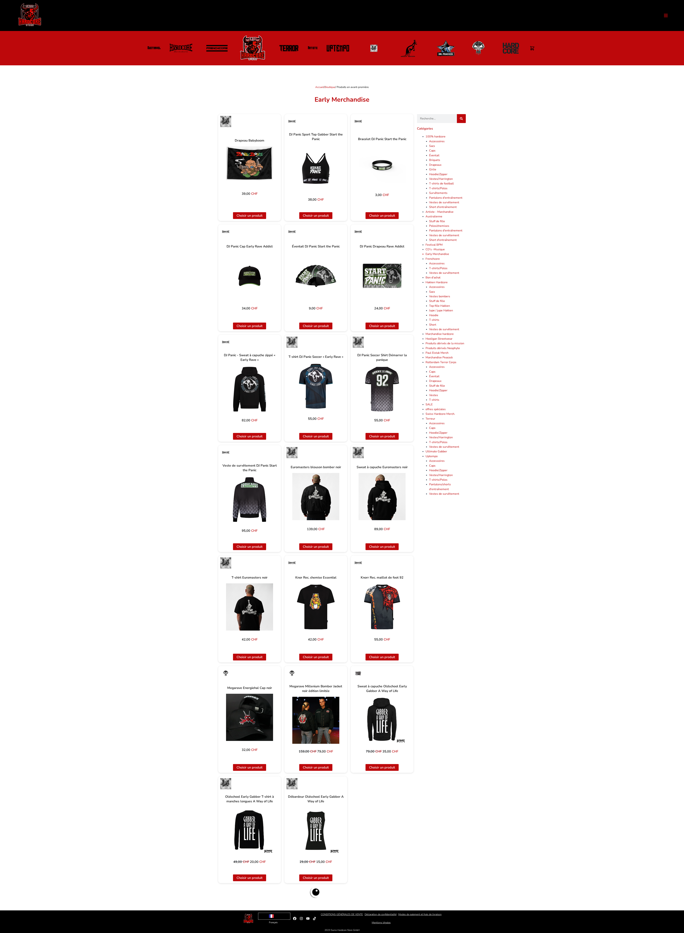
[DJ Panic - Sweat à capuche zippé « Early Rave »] (249, 389)
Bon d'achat (433, 277)
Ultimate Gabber (436, 451)
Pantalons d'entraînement (445, 198)
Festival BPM (434, 245)
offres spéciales (436, 409)
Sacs (432, 146)
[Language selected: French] (274, 916)
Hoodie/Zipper (438, 174)
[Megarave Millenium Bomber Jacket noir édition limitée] (316, 720)
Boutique (330, 87)
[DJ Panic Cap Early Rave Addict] (249, 275)
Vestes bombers (439, 296)
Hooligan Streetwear (439, 339)
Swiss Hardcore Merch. (440, 414)
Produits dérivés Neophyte (443, 348)
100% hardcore (435, 136)
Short (432, 325)
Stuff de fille (437, 221)
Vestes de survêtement (444, 202)
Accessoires (437, 141)
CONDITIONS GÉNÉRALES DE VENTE (342, 914)
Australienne (434, 216)
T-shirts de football (441, 183)
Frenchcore (433, 259)
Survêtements (438, 193)
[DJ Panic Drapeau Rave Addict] (382, 275)
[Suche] (461, 118)
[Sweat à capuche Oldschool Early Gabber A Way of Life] (382, 720)
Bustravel (153, 48)
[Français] (274, 916)
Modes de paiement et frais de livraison (420, 914)
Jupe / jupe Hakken (441, 310)
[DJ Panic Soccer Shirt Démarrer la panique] (382, 389)
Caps (432, 151)
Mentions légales (381, 922)
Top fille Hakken (439, 306)
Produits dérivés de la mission (445, 343)
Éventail (434, 155)
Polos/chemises (439, 226)
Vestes (433, 395)
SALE (429, 404)
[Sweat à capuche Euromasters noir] (382, 496)
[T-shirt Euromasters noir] (249, 607)
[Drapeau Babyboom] (249, 163)
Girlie (432, 169)
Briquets (434, 160)
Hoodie (433, 315)
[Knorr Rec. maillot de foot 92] (382, 607)
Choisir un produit (250, 215)
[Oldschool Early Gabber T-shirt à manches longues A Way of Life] (249, 830)
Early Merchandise (437, 254)
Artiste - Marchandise (440, 212)
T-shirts (434, 320)
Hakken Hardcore (437, 282)
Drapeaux (435, 165)
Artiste (312, 48)
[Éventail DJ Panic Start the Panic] (316, 275)
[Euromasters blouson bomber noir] (316, 496)
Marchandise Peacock (439, 357)
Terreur (430, 419)
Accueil (319, 87)
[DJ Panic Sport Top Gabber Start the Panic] (316, 168)
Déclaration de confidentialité (381, 914)
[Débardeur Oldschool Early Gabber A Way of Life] (316, 830)
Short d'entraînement (443, 207)
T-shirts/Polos (438, 188)
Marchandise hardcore (440, 334)
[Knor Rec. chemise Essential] (316, 607)
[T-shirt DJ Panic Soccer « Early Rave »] (316, 386)
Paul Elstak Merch (437, 353)
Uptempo (432, 456)
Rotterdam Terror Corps (441, 362)
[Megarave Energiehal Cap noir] (249, 717)
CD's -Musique (435, 249)
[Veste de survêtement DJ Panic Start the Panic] (249, 499)
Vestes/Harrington (441, 179)
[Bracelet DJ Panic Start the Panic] (382, 164)
